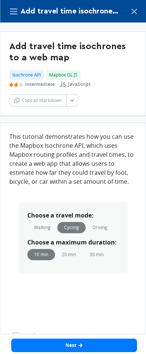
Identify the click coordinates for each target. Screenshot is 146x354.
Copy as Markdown (41, 100)
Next (71, 345)
